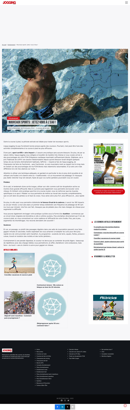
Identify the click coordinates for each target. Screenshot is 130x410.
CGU (103, 351)
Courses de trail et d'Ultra (44, 356)
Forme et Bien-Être (42, 385)
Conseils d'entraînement (43, 365)
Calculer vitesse (73, 349)
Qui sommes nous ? (107, 349)
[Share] (57, 406)
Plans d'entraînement (43, 367)
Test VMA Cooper (74, 358)
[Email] (72, 406)
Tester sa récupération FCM (77, 356)
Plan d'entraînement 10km (44, 378)
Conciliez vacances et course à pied (107, 238)
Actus (38, 349)
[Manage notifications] (125, 405)
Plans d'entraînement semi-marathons (47, 374)
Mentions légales (106, 356)
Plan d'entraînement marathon (45, 376)
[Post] (67, 406)
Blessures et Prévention (43, 383)
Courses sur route (42, 354)
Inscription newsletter (108, 354)
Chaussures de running (43, 358)
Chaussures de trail (42, 360)
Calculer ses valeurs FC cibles (77, 351)
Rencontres (40, 351)
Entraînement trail (42, 372)
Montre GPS (40, 363)
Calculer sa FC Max (74, 354)
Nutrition (39, 381)
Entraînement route (42, 369)
